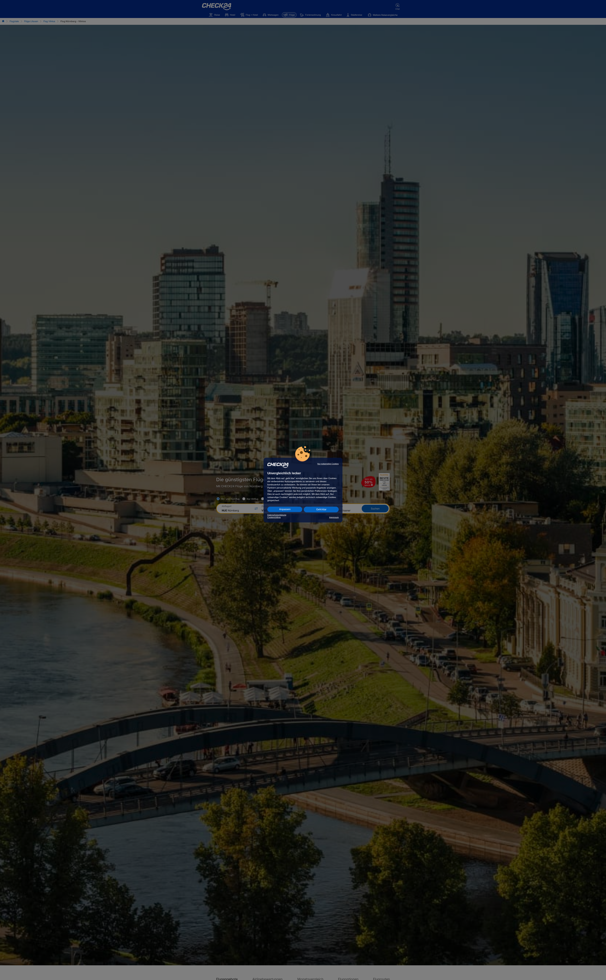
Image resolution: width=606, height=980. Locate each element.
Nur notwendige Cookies (328, 464)
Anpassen (285, 509)
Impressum (334, 517)
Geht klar (321, 509)
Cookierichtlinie (274, 517)
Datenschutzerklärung (276, 515)
